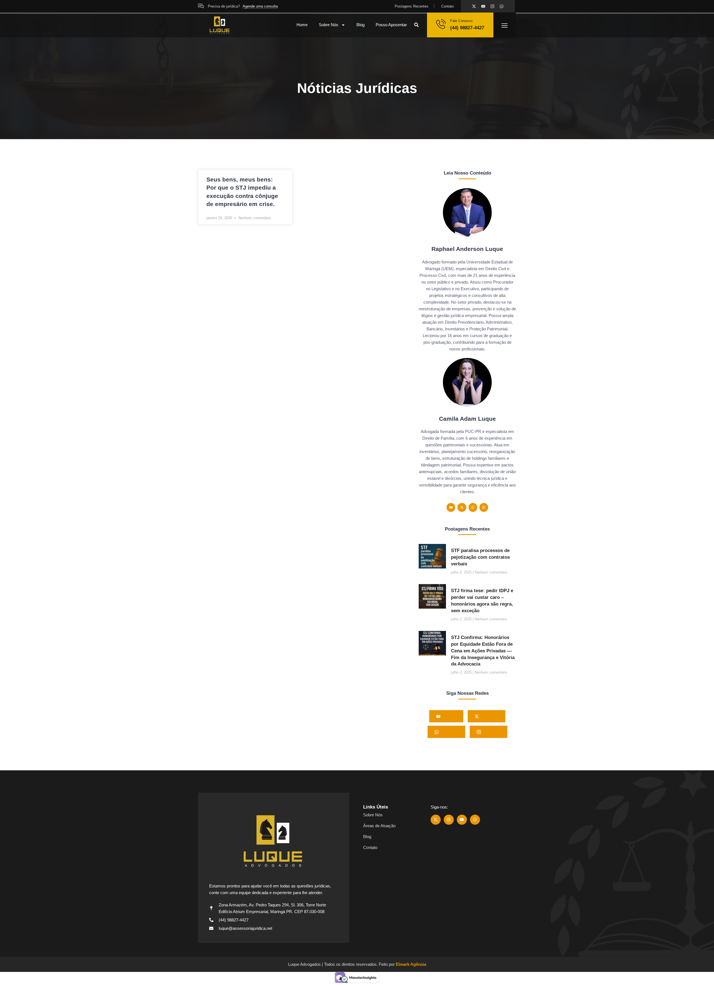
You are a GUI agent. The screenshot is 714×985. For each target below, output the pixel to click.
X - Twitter (488, 716)
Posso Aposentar (391, 24)
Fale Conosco (461, 21)
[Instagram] (492, 6)
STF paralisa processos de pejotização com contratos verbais (480, 557)
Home (302, 24)
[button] (416, 25)
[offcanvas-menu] (504, 25)
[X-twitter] (474, 6)
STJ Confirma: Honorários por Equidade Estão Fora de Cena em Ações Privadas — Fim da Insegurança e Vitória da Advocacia (483, 651)
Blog (360, 24)
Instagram (490, 731)
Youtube (448, 716)
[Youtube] (483, 6)
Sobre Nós (328, 24)
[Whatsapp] (502, 6)
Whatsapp (448, 731)
